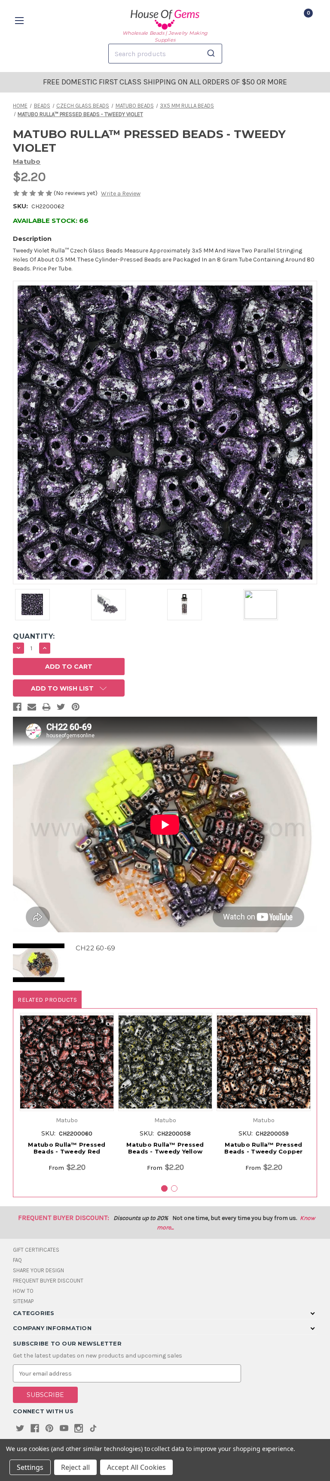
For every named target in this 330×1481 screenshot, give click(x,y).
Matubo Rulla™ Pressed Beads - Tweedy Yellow (165, 1148)
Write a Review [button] (121, 193)
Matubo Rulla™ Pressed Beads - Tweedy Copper (263, 1148)
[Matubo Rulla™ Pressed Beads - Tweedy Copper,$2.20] (264, 1062)
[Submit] (212, 53)
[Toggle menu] (20, 20)
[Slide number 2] (174, 1188)
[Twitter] (61, 709)
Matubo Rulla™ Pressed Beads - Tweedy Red (66, 1148)
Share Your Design (38, 1270)
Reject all (75, 1467)
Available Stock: (51, 220)
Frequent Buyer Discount (48, 1280)
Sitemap (23, 1301)
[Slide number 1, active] (164, 1188)
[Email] (32, 709)
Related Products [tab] (47, 999)
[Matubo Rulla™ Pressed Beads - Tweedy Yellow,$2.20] (165, 1062)
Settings (30, 1467)
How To (23, 1291)
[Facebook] (17, 709)
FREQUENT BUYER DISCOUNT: (63, 1218)
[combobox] (165, 53)
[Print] (46, 709)
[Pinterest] (75, 709)
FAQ (17, 1260)
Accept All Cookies (136, 1467)
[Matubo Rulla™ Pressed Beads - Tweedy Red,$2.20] (67, 1062)
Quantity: (34, 636)
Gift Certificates (36, 1250)
